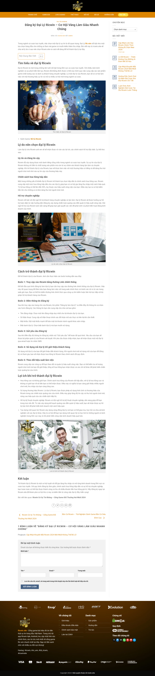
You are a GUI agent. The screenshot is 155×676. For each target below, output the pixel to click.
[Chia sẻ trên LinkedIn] (70, 505)
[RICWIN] (77, 6)
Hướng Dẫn (109, 15)
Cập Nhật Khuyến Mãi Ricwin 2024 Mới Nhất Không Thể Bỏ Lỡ (51, 535)
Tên (23, 571)
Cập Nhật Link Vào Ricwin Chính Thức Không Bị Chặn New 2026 (126, 46)
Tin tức (91, 630)
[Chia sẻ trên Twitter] (58, 505)
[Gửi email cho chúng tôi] (120, 640)
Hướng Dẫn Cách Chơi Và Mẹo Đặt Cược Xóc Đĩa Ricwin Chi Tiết (127, 78)
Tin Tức (122, 15)
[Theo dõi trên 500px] (134, 640)
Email (51, 571)
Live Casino (60, 15)
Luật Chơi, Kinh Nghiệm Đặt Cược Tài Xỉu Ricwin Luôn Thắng (127, 88)
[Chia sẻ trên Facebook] (53, 505)
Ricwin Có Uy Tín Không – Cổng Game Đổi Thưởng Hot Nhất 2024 (59, 497)
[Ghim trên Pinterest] (66, 505)
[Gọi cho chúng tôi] (124, 640)
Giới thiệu (65, 621)
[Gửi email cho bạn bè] (62, 505)
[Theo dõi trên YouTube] (131, 640)
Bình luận (25, 551)
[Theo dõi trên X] (114, 640)
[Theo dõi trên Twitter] (117, 640)
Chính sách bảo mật (70, 630)
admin (70, 36)
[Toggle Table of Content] (39, 56)
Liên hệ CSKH (67, 634)
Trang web (81, 571)
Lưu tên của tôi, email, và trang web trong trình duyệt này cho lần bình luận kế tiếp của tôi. (56, 581)
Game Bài (46, 15)
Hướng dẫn (92, 625)
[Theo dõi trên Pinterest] (127, 640)
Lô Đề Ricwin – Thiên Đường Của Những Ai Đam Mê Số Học (126, 59)
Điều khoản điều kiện (70, 625)
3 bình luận (123, 52)
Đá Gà (96, 15)
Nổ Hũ (86, 15)
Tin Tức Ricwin (62, 21)
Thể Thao (75, 15)
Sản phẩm (92, 621)
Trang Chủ (32, 15)
